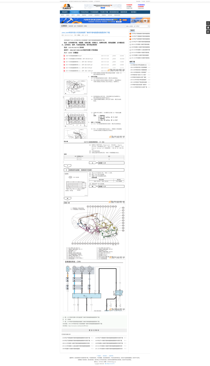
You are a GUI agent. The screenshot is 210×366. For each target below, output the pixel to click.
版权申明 (111, 355)
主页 (75, 26)
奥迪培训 (84, 15)
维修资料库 (124, 12)
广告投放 (143, 1)
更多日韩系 (94, 330)
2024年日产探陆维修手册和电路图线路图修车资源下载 (76, 337)
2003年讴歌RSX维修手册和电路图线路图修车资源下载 (109, 343)
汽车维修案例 (141, 6)
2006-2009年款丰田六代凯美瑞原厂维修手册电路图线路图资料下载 (85, 323)
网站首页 (64, 12)
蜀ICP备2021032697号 (109, 363)
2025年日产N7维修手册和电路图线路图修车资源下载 (108, 340)
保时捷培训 (97, 15)
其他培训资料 (117, 15)
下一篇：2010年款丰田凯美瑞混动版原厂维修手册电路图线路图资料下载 (81, 321)
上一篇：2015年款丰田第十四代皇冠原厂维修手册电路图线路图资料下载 (81, 317)
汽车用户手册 (129, 8)
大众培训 (90, 15)
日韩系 (78, 15)
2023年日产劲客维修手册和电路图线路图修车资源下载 (76, 340)
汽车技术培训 (141, 8)
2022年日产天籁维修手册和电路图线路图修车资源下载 (109, 337)
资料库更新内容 (114, 12)
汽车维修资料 (129, 5)
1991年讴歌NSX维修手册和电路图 (71, 348)
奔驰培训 (104, 15)
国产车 (73, 15)
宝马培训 (110, 15)
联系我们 (148, 1)
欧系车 (62, 15)
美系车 (67, 15)
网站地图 (138, 1)
